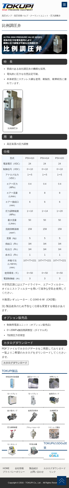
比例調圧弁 (54, 411)
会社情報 (19, 468)
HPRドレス (54, 377)
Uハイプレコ (12, 394)
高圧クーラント (33, 377)
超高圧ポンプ (54, 394)
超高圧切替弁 (33, 411)
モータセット (12, 444)
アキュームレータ (33, 427)
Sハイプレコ (33, 394)
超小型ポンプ (12, 411)
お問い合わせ (37, 472)
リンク (52, 472)
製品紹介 (33, 468)
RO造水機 (33, 444)
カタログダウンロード (15, 362)
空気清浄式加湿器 (12, 377)
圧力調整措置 (12, 427)
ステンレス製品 (54, 427)
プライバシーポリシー (14, 472)
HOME (6, 468)
